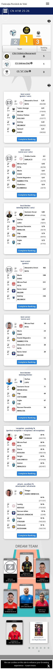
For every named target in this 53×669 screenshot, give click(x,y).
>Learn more (30, 665)
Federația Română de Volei (14, 4)
